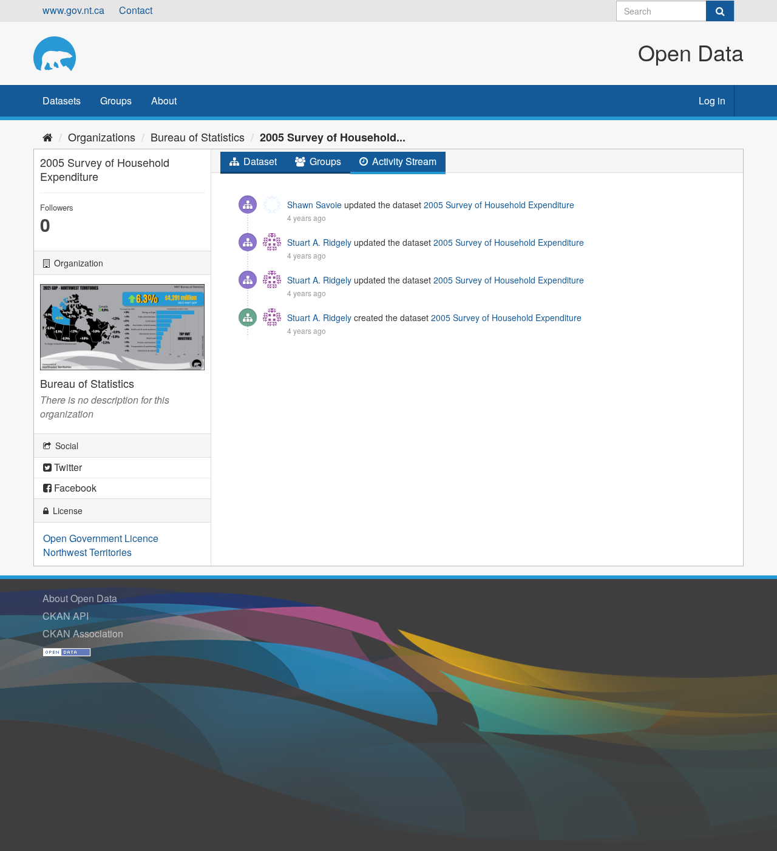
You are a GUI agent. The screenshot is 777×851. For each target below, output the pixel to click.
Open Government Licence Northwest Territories (100, 545)
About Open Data (79, 598)
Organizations (101, 136)
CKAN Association (82, 633)
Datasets (61, 100)
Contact (135, 10)
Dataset (259, 161)
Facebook (74, 488)
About (164, 100)
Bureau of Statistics (198, 136)
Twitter (67, 467)
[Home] (47, 136)
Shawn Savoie (314, 204)
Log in (712, 100)
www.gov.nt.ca (73, 10)
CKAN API (65, 616)
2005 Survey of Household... (332, 137)
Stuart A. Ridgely (319, 242)
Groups (116, 100)
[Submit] (720, 11)
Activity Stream (403, 161)
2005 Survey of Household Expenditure (499, 204)
